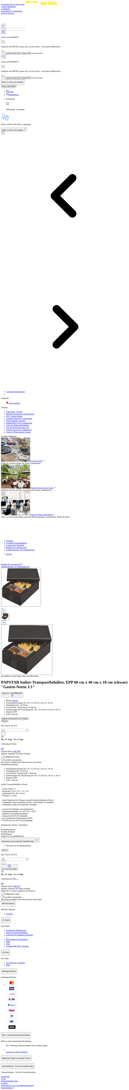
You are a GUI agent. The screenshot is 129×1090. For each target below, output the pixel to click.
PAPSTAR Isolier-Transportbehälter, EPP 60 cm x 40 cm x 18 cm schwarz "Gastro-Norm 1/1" (64, 684)
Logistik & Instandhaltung (16, 543)
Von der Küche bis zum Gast (17, 428)
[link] (67, 104)
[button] (64, 560)
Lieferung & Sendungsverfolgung (19, 935)
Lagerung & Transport (15, 545)
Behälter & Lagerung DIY (16, 548)
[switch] (8, 86)
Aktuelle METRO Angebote (17, 946)
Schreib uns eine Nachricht (16, 1052)
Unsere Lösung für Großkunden (19, 430)
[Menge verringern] (2, 730)
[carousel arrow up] (3, 611)
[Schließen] (3, 133)
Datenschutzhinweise (9, 1081)
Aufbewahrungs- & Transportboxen (20, 550)
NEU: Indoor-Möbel (14, 416)
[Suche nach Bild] (3, 32)
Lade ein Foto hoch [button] (13, 53)
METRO (17, 751)
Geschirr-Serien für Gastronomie (19, 418)
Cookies (4, 1083)
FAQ (8, 944)
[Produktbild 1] (5, 616)
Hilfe (8, 942)
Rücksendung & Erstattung (17, 939)
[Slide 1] (2, 608)
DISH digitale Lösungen (16, 421)
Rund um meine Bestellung (17, 933)
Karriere (9, 914)
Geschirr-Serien (36, 461)
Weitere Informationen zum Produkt (15, 719)
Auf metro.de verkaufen (15, 963)
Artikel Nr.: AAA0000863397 (12, 693)
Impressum (5, 1076)
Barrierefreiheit (7, 1088)
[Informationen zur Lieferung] (18, 879)
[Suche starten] (3, 57)
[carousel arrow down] (3, 622)
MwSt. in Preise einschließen (12, 130)
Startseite (9, 541)
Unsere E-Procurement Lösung (18, 432)
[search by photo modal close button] (3, 42)
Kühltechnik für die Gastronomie (19, 423)
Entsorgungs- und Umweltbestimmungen (17, 1085)
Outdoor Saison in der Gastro (42, 488)
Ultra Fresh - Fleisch (14, 412)
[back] (3, 26)
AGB (3, 1079)
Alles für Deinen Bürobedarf (17, 425)
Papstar (15, 701)
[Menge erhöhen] (27, 730)
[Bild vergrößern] (27, 650)
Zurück (9, 554)
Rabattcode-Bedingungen (16, 930)
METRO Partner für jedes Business (20, 414)
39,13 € (4, 721)
